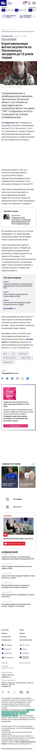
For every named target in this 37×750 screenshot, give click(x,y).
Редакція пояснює (25, 657)
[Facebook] (2, 378)
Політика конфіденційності (7, 667)
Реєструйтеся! (15, 426)
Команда (4, 663)
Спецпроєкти (6, 640)
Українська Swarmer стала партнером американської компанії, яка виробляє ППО (17, 286)
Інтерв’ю (25, 653)
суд (13, 354)
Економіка (4, 630)
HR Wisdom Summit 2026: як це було (18, 538)
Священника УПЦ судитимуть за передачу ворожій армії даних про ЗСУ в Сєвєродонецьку (21, 221)
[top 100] (10, 3)
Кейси (24, 649)
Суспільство (7, 36)
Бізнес (22, 630)
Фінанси (4, 633)
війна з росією (26, 358)
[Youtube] (21, 692)
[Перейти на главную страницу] (3, 3)
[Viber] (17, 379)
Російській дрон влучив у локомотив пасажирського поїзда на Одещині (15, 586)
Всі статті (17, 507)
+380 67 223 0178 (7, 675)
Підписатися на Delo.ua (15, 544)
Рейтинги (23, 637)
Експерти (7, 649)
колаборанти (8, 362)
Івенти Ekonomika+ (26, 640)
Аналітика (8, 653)
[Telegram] (7, 378)
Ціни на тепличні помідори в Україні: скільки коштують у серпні (17, 303)
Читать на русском (8, 39)
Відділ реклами (25, 663)
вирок (5, 354)
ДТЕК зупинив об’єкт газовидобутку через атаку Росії (17, 596)
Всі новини (8, 308)
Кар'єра (22, 633)
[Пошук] (29, 3)
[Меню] (34, 3)
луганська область (10, 358)
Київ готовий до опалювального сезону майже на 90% (15, 295)
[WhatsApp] (22, 379)
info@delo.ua (6, 686)
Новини (6, 282)
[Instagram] (28, 692)
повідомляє (9, 122)
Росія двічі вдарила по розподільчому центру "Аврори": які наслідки (16, 605)
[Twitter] (12, 378)
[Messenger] (28, 379)
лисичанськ (23, 354)
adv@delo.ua (5, 677)
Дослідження (9, 657)
